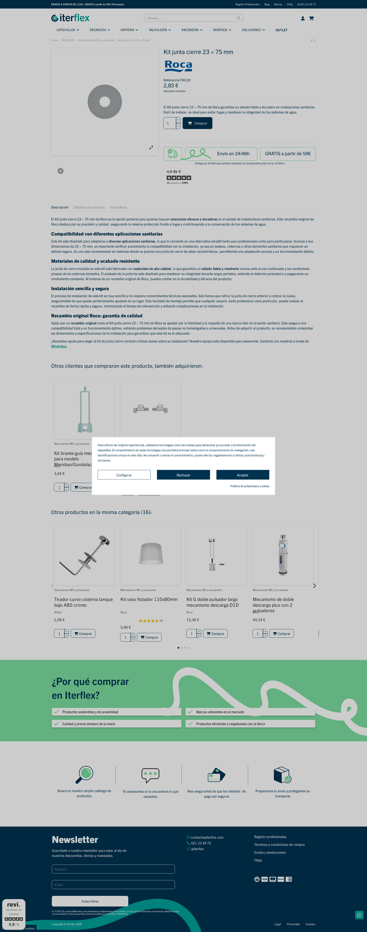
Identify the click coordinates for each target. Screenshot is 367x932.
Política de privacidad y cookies (249, 486)
